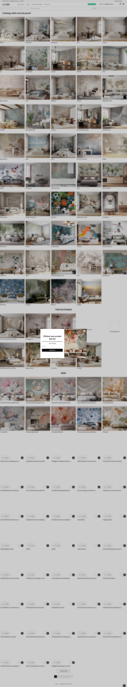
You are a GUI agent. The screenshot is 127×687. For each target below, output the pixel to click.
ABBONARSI (52, 350)
